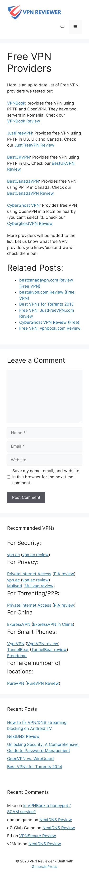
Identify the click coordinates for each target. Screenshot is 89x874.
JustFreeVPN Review (34, 145)
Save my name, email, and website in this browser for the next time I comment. (45, 476)
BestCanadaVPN (23, 181)
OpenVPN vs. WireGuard (30, 758)
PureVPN (15, 683)
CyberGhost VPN (23, 205)
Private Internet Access (29, 573)
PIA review (64, 573)
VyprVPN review (42, 643)
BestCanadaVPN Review (30, 193)
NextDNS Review (23, 736)
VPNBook (16, 103)
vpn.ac (13, 554)
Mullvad (14, 586)
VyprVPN (15, 643)
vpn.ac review (35, 554)
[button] (62, 27)
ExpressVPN (18, 624)
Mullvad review (39, 586)
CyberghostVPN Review (30, 223)
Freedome (17, 655)
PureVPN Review (43, 683)
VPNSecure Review (37, 835)
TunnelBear (18, 649)
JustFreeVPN (19, 133)
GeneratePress (44, 866)
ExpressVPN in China (53, 624)
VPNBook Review (23, 121)
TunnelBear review (49, 649)
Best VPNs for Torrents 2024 (34, 766)
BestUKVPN (18, 157)
